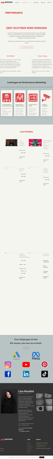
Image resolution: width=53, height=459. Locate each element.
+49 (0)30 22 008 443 (24, 431)
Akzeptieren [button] (42, 457)
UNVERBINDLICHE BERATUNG (27, 47)
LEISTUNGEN (36, 2)
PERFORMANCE (25, 2)
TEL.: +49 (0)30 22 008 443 (40, 446)
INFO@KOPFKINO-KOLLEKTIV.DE (41, 445)
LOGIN (28, 452)
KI (30, 2)
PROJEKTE (17, 2)
